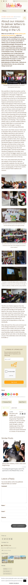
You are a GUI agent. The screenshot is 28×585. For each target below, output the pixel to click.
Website (3, 517)
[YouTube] (12, 539)
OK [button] (24, 580)
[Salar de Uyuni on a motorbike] (11, 557)
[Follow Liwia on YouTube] (23, 414)
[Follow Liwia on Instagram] (25, 414)
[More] (17, 394)
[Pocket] (14, 394)
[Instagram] (7, 539)
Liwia (11, 412)
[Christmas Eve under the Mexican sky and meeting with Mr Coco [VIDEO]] (17, 557)
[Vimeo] (9, 539)
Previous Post (7, 402)
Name (3, 505)
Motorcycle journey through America (8, 396)
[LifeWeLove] (14, 5)
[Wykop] (11, 394)
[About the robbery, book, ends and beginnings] (14, 451)
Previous (2, 457)
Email (3, 511)
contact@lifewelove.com (9, 548)
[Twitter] (5, 539)
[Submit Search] (14, 1)
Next (25, 457)
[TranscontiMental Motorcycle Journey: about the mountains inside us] (4, 561)
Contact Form (7, 550)
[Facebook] (3, 394)
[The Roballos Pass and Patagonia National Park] (23, 557)
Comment (4, 486)
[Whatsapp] (8, 394)
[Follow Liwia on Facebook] (20, 414)
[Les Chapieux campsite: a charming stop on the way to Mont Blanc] (4, 557)
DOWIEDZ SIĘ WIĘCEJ (14, 583)
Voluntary (6, 398)
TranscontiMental (16, 396)
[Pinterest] (5, 394)
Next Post (22, 402)
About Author (6, 408)
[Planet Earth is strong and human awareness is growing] (11, 561)
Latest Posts (14, 408)
